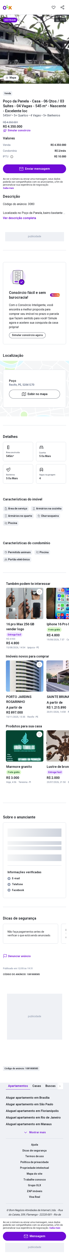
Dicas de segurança (34, 1150)
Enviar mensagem (37, 168)
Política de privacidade (34, 1162)
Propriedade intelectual (34, 1167)
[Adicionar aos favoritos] (53, 7)
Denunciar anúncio (19, 956)
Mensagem (37, 1236)
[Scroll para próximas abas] (59, 1086)
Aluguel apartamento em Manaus (29, 1124)
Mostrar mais (37, 1132)
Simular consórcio (19, 130)
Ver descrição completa (19, 218)
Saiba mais (8, 188)
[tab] (18, 1086)
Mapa (13, 77)
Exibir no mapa (37, 394)
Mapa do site (34, 1173)
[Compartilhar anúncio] (62, 7)
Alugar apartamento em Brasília (27, 1097)
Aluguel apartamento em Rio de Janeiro (33, 1117)
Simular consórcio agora (27, 335)
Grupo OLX (34, 1185)
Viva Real (34, 1196)
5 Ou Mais (45, 456)
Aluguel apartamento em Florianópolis (32, 1111)
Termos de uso (34, 1156)
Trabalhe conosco (34, 1179)
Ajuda (34, 1144)
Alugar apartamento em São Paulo (29, 1104)
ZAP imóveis (34, 1191)
